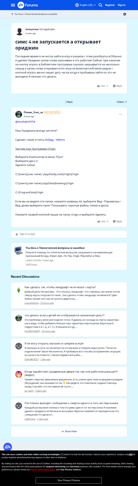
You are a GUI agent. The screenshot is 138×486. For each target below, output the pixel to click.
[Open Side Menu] (13, 5)
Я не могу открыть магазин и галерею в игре (54, 343)
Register (110, 5)
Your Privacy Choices (68, 480)
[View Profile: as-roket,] (18, 374)
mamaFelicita (32, 303)
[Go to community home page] (28, 5)
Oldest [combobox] (122, 102)
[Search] (100, 5)
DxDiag (49, 140)
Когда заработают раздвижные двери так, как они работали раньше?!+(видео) (71, 373)
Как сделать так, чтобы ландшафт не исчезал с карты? (60, 287)
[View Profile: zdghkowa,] (18, 405)
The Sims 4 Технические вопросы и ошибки (35, 14)
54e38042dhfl (32, 331)
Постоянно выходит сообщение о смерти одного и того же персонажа (71, 403)
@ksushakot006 (25, 121)
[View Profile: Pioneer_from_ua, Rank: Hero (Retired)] (18, 114)
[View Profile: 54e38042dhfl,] (18, 318)
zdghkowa (30, 419)
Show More (71, 431)
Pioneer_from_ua (33, 112)
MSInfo (60, 140)
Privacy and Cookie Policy (43, 469)
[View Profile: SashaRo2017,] (18, 346)
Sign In (121, 5)
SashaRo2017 (32, 359)
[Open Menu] (124, 14)
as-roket (29, 390)
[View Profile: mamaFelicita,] (18, 289)
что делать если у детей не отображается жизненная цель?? (65, 315)
